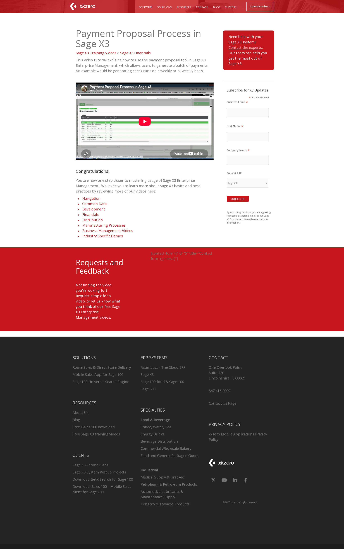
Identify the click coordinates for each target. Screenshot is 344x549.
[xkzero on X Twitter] (213, 480)
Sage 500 (148, 388)
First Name (235, 126)
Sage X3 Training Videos (96, 52)
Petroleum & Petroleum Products (169, 484)
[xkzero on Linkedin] (235, 480)
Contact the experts (245, 47)
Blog (76, 419)
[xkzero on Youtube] (224, 480)
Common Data (94, 203)
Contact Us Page (222, 403)
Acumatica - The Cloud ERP (163, 367)
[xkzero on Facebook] (245, 480)
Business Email (237, 102)
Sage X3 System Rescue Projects (99, 472)
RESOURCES (184, 7)
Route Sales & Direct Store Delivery (102, 367)
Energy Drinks (152, 434)
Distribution (92, 219)
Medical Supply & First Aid (162, 477)
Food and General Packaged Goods (170, 455)
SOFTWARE (145, 7)
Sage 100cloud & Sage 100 (162, 381)
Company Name (238, 150)
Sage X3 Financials (135, 52)
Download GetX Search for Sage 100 (103, 479)
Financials (90, 214)
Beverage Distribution (159, 441)
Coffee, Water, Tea (156, 426)
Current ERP (234, 173)
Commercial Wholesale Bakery (166, 448)
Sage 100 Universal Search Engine (101, 381)
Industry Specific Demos (102, 236)
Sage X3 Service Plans (90, 465)
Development (93, 209)
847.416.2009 (219, 390)
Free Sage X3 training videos (96, 434)
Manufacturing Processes (104, 225)
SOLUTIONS (164, 7)
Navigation (91, 198)
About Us (81, 412)
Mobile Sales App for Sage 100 (98, 374)
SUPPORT (231, 7)
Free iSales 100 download (94, 426)
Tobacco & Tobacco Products (165, 504)
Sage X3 (147, 374)
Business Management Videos (107, 230)
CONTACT (202, 7)
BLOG (216, 7)
